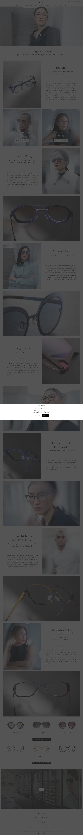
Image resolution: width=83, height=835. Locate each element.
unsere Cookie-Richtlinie (45, 412)
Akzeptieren (46, 415)
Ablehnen (38, 415)
